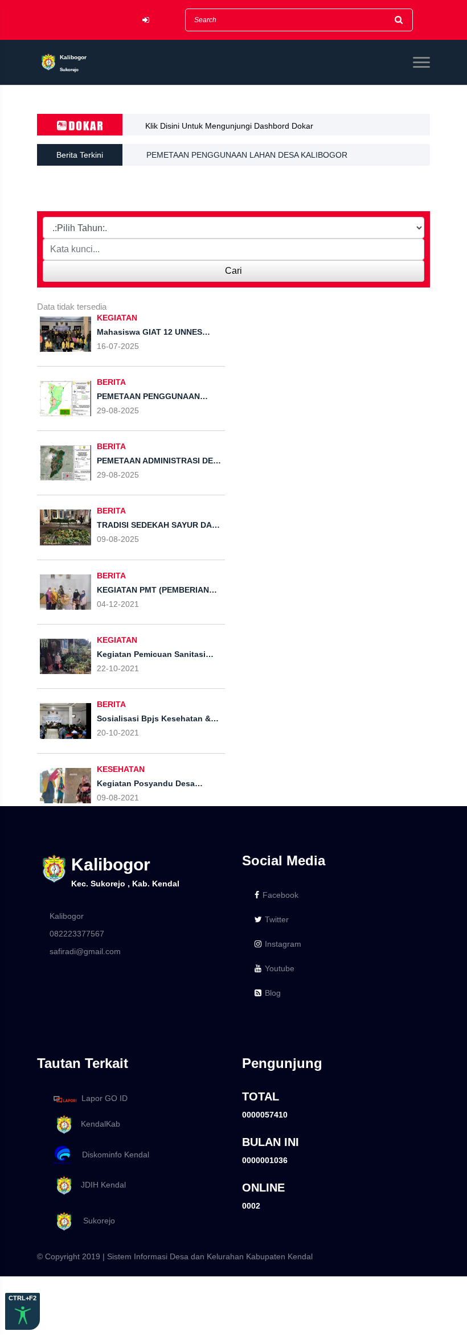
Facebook (280, 894)
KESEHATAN (121, 769)
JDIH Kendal (100, 1185)
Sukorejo (94, 1220)
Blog (273, 992)
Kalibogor (67, 916)
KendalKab (97, 1123)
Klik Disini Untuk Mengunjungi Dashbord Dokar (229, 125)
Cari (233, 271)
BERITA (111, 382)
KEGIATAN (117, 318)
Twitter (277, 919)
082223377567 (77, 933)
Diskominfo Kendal (112, 1154)
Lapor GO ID (104, 1098)
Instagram (283, 943)
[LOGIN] (146, 20)
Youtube (279, 968)
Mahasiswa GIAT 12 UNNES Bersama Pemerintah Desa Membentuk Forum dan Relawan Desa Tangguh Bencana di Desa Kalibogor (282, 168)
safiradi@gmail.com (85, 951)
